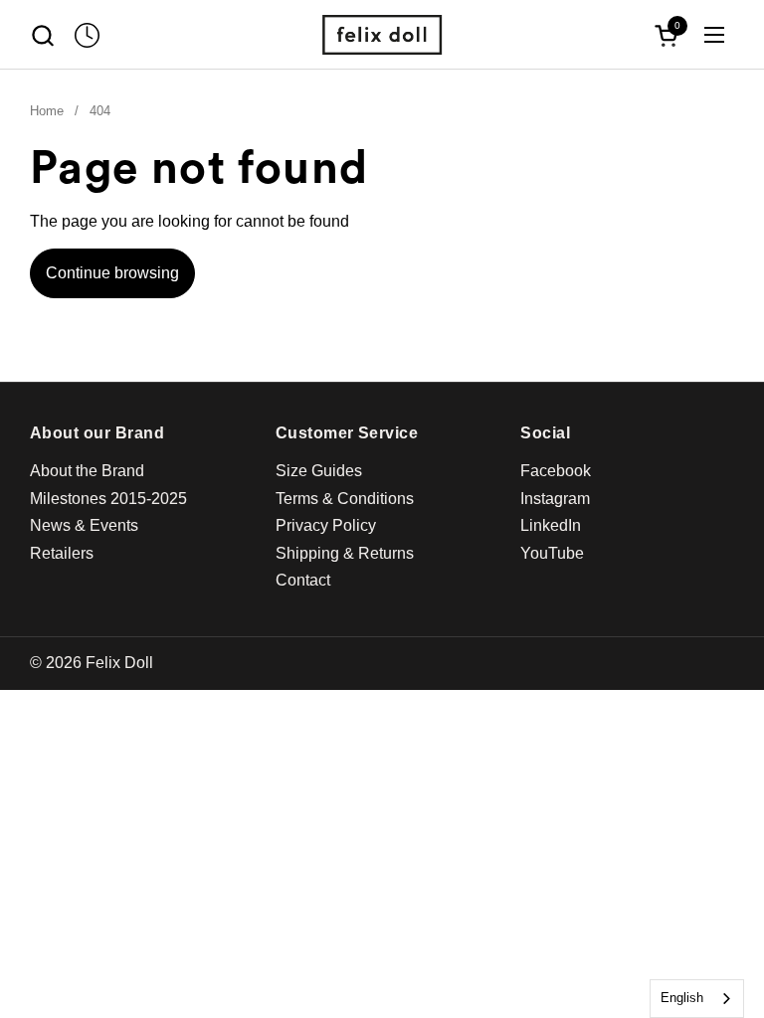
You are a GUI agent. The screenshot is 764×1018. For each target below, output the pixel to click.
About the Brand (87, 470)
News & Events (84, 525)
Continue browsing (112, 272)
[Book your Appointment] (87, 35)
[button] (42, 35)
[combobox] (697, 998)
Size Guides (319, 470)
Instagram (555, 498)
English (682, 997)
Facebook (555, 470)
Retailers (62, 553)
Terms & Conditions (345, 498)
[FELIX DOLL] (382, 35)
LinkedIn (550, 525)
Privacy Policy (326, 525)
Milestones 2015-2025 (108, 498)
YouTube (552, 553)
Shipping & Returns (345, 553)
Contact (303, 580)
